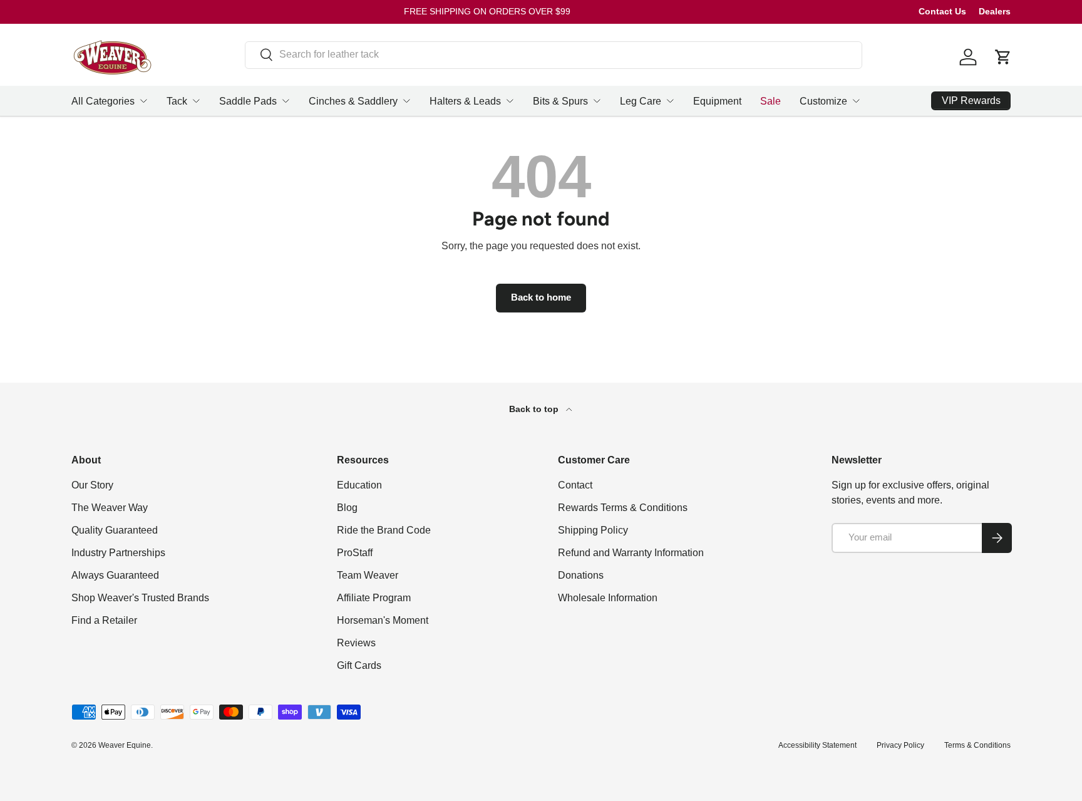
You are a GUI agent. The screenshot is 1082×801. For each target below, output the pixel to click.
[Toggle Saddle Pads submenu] (285, 100)
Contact (575, 485)
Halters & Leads (465, 101)
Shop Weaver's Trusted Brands (140, 597)
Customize (823, 101)
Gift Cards (359, 665)
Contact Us (942, 11)
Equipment (717, 101)
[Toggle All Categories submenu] (143, 100)
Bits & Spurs (560, 101)
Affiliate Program (374, 597)
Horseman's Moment (382, 620)
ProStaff (355, 552)
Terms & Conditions (977, 745)
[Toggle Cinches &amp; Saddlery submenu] (406, 100)
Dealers (995, 11)
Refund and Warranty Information (631, 552)
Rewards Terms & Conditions (623, 507)
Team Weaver (367, 575)
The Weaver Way (109, 507)
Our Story (92, 485)
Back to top (535, 409)
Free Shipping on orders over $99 (487, 11)
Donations (581, 575)
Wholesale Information (607, 597)
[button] (1003, 57)
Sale (770, 101)
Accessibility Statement (817, 745)
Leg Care (640, 101)
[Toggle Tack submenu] (196, 100)
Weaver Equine (124, 745)
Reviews (356, 643)
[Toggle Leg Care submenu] (670, 100)
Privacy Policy (900, 745)
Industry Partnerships (118, 552)
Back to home (541, 297)
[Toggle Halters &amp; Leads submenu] (509, 100)
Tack (177, 101)
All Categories (103, 101)
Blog (347, 507)
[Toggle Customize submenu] (855, 100)
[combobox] (553, 54)
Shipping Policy (593, 530)
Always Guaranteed (115, 575)
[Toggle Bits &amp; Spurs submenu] (596, 100)
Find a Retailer (104, 620)
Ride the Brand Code (384, 530)
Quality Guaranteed (114, 530)
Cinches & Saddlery (353, 101)
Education (359, 485)
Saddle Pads (248, 101)
